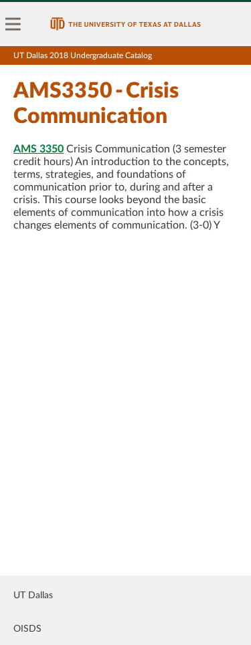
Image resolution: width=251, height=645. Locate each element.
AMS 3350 (38, 149)
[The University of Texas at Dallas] (125, 24)
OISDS (27, 629)
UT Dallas (33, 595)
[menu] (13, 24)
